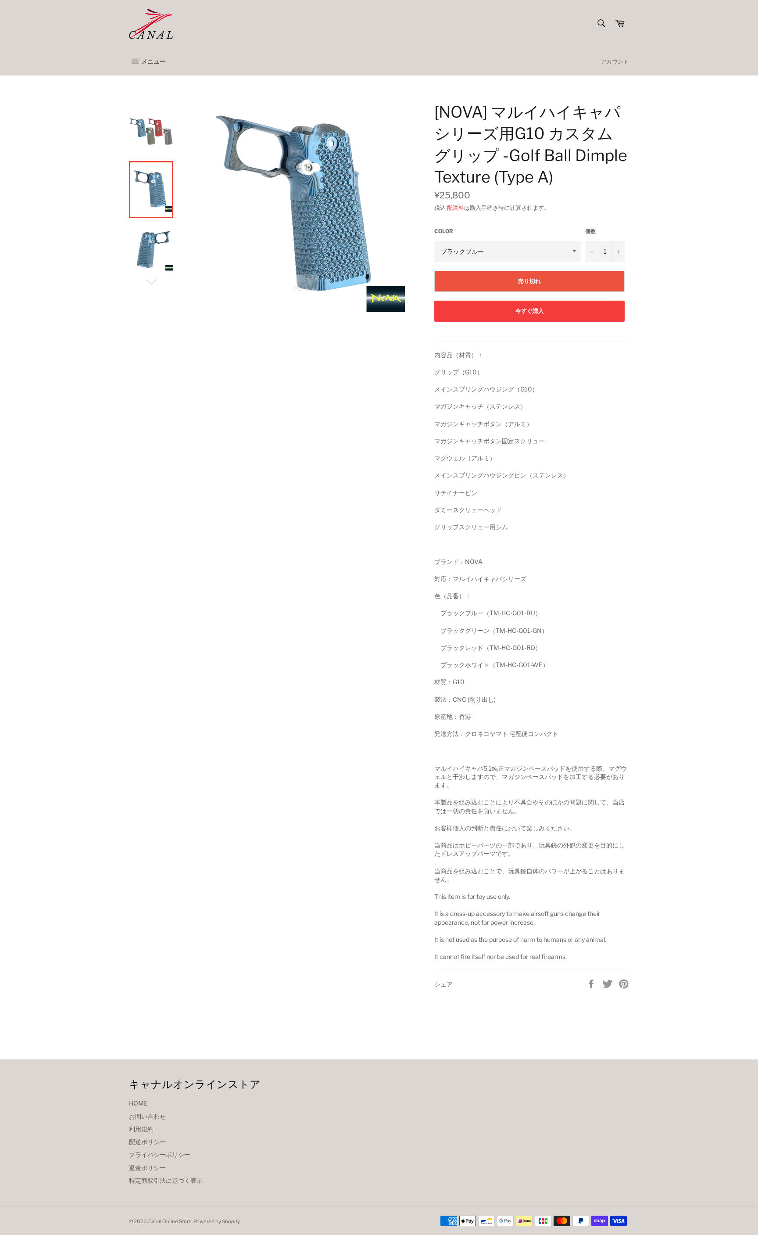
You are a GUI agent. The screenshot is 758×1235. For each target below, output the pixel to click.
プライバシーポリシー (159, 1154)
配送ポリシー (147, 1141)
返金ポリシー (147, 1167)
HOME (138, 1103)
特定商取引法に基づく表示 (166, 1180)
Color (443, 231)
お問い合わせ (147, 1116)
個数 (590, 231)
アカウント (615, 61)
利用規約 (141, 1129)
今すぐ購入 (529, 310)
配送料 (455, 207)
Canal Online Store (170, 1221)
